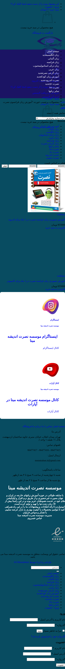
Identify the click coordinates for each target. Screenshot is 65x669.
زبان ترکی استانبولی (49, 65)
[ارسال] (58, 571)
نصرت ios (54, 87)
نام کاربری (59, 648)
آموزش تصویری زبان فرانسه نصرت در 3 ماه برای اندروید (36, 219)
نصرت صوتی (52, 157)
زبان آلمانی (53, 58)
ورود (39, 631)
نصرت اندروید (52, 80)
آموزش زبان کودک (50, 76)
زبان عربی (54, 69)
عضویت (60, 665)
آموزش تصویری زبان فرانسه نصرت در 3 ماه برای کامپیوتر (36, 281)
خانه (63, 102)
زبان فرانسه (53, 62)
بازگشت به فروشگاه (42, 32)
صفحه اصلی (53, 51)
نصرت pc (54, 84)
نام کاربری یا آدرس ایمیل (51, 619)
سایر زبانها (54, 91)
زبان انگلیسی (53, 55)
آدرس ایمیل (58, 653)
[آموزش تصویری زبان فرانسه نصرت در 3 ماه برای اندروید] (46, 211)
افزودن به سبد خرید (55, 227)
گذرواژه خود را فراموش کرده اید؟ (48, 636)
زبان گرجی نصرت (51, 73)
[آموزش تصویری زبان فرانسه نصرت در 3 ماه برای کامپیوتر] (46, 273)
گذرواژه (60, 625)
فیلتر (5, 166)
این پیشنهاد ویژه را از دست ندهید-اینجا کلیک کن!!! (34, 4)
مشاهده (61, 214)
